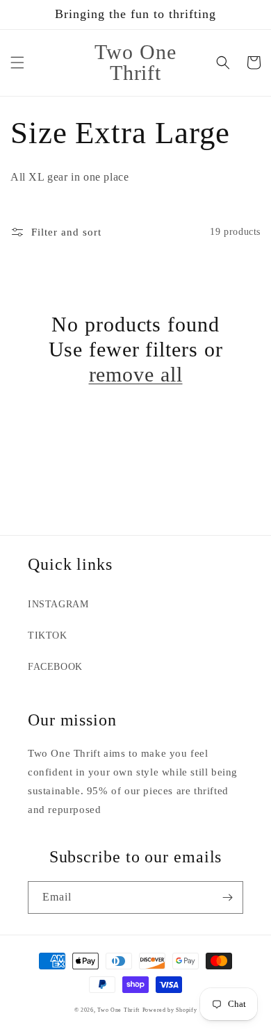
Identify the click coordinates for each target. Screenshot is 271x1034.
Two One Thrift (118, 1010)
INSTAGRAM (58, 604)
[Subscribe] (227, 897)
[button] (17, 62)
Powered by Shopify (169, 1010)
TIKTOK (47, 635)
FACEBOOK (55, 667)
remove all (136, 374)
